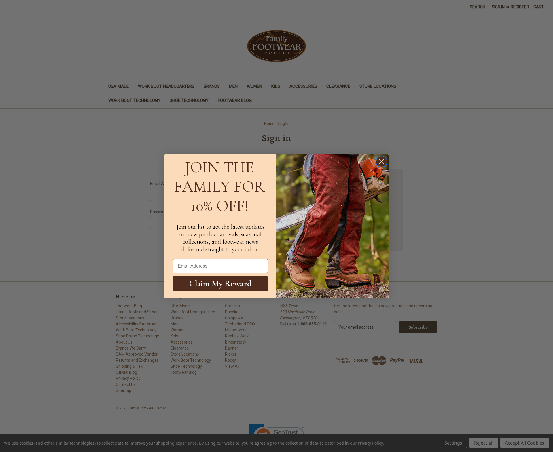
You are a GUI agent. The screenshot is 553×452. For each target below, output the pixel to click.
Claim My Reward (220, 283)
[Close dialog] (381, 162)
